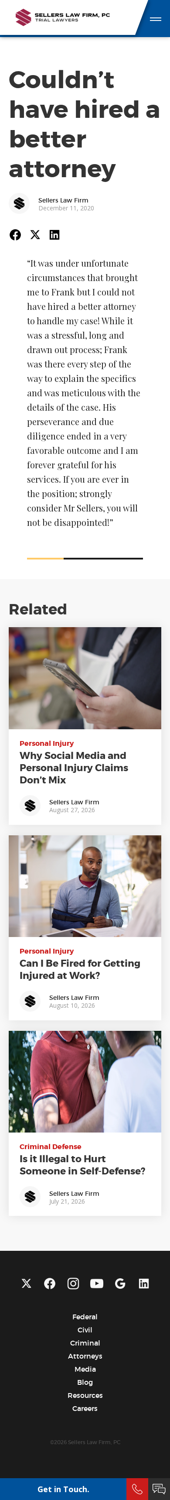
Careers (85, 1408)
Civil (85, 1329)
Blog (85, 1382)
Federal (85, 1316)
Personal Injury (47, 743)
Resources (85, 1395)
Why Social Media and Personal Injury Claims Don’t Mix (74, 768)
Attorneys (85, 1356)
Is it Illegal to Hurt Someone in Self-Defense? (82, 1165)
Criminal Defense (51, 1146)
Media (85, 1369)
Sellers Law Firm (63, 200)
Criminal (85, 1343)
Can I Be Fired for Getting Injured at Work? (80, 970)
